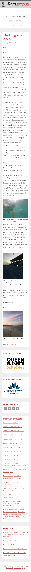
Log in (23, 568)
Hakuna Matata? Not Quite (11, 545)
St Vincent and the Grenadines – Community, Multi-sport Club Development (12, 503)
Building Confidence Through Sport (13, 540)
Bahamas (13, 344)
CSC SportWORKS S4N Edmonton (13, 431)
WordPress (17, 568)
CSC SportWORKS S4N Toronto (12, 439)
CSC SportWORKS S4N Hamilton (13, 435)
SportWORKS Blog (15, 7)
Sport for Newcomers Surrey (11, 459)
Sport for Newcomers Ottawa (12, 451)
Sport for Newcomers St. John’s (12, 455)
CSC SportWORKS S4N (10, 423)
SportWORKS (18, 566)
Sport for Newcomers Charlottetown (14, 447)
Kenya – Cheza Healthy (10, 443)
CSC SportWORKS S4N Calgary (12, 427)
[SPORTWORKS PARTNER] (15, 370)
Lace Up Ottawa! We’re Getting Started (15, 549)
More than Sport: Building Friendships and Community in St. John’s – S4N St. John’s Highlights (15, 534)
